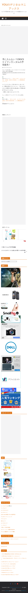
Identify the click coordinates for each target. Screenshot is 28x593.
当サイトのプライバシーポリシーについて (9, 539)
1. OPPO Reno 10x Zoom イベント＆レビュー (10, 556)
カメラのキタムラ (4, 510)
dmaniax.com (4, 546)
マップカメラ (4, 508)
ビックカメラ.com (5, 506)
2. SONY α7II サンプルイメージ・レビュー (10, 561)
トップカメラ (4, 525)
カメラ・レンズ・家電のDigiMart (8, 529)
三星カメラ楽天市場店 (5, 527)
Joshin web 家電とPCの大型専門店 (8, 514)
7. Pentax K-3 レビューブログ (7, 572)
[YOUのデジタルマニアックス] (2, 18)
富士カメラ (3, 521)
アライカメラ (4, 518)
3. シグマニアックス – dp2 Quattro (8, 563)
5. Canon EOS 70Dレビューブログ (8, 568)
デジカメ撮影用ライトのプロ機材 (8, 531)
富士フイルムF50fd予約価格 (9, 247)
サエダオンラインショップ (6, 516)
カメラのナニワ (4, 523)
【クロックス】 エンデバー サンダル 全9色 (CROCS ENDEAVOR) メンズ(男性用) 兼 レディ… (14, 101)
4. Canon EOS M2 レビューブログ (8, 566)
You (11, 67)
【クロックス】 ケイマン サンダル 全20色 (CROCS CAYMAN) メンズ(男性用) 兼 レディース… (13, 80)
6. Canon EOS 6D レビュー (6, 570)
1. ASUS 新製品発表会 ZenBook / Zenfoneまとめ (11, 554)
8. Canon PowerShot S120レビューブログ (9, 574)
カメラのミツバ (4, 512)
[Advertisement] (14, 40)
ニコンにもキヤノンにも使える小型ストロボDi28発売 (13, 251)
